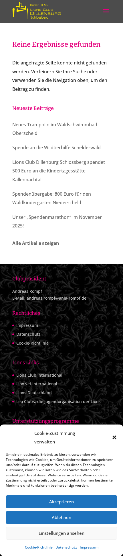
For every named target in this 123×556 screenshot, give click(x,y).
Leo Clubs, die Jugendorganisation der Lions (58, 401)
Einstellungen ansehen (61, 533)
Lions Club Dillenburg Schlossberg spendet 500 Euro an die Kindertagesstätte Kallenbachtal (58, 171)
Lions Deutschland (34, 392)
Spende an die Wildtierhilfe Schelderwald (56, 147)
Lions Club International (39, 375)
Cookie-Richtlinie (39, 547)
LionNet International (36, 383)
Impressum (89, 547)
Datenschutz (66, 547)
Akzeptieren (61, 501)
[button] (114, 437)
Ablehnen (61, 517)
